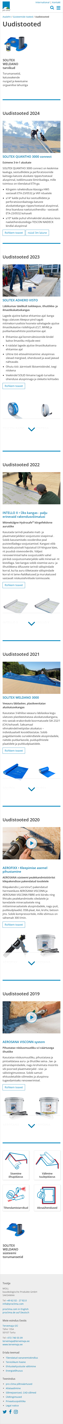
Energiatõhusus (14, 1370)
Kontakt (56, 2)
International (43, 2)
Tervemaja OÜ (10, 1325)
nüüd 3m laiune (37, 232)
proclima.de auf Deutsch (16, 1312)
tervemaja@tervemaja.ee (16, 1341)
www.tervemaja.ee (13, 1344)
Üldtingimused (14, 1396)
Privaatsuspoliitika (16, 1401)
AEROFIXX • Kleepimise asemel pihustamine (25, 870)
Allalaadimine (13, 1388)
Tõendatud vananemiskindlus (22, 1357)
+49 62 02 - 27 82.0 (16, 1300)
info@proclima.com (13, 1303)
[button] (52, 8)
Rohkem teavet (14, 232)
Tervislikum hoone (16, 1362)
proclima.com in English (16, 1309)
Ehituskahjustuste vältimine (21, 1366)
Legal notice (12, 1405)
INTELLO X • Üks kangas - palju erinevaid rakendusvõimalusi (25, 515)
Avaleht (7, 16)
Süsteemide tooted (23, 16)
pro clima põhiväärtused (19, 1383)
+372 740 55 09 (14, 1337)
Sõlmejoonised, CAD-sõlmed (21, 1392)
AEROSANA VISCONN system (24, 1042)
